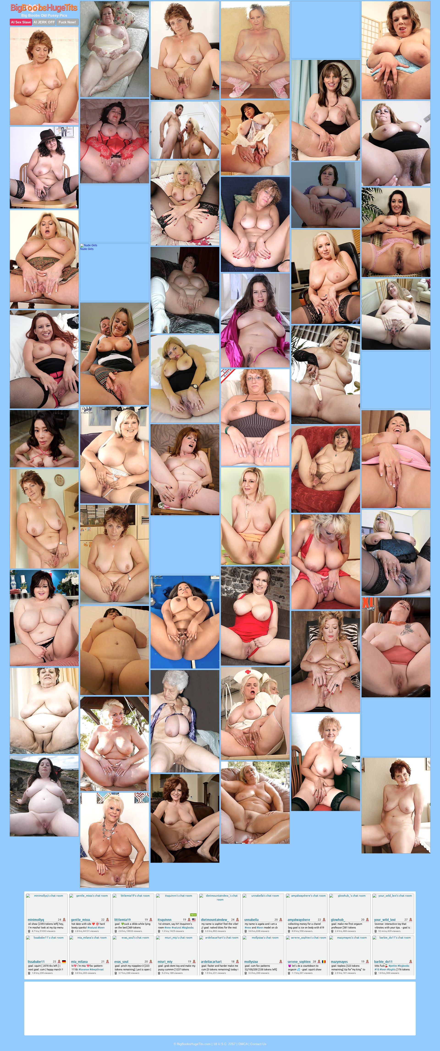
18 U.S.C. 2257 (224, 1044)
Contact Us (258, 1044)
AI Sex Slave (21, 22)
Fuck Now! (67, 22)
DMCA (243, 1044)
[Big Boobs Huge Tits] (44, 8)
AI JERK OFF (44, 22)
